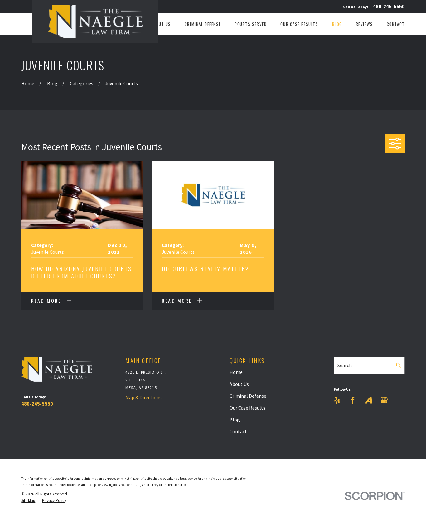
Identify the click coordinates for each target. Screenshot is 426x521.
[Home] (95, 21)
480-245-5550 (389, 6)
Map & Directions (143, 397)
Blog (235, 419)
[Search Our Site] (398, 365)
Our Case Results (247, 408)
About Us (239, 384)
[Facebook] (352, 400)
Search (344, 365)
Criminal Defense (248, 396)
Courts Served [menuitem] (251, 24)
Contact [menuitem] (396, 24)
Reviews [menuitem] (364, 24)
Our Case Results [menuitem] (299, 24)
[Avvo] (368, 400)
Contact (238, 431)
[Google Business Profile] (384, 400)
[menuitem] (28, 501)
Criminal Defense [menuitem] (203, 24)
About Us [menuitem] (161, 24)
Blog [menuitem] (337, 24)
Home (236, 372)
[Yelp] (337, 400)
